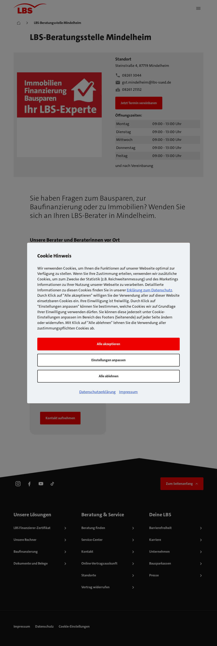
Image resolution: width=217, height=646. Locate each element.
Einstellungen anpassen (108, 360)
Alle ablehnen (108, 376)
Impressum (128, 391)
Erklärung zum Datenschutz (149, 290)
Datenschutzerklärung (97, 391)
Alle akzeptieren (108, 344)
